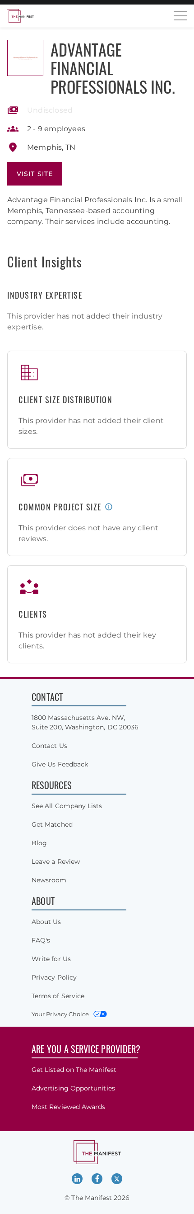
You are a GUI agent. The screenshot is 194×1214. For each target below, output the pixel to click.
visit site (35, 174)
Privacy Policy (54, 977)
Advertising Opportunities (73, 1088)
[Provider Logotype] (25, 58)
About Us (46, 922)
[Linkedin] (77, 1178)
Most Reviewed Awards (68, 1107)
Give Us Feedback (60, 764)
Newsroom (49, 880)
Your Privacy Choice (60, 1014)
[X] (116, 1178)
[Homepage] (20, 16)
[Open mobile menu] (180, 15)
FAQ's (41, 940)
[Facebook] (97, 1178)
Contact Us (49, 746)
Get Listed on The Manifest (74, 1070)
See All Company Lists (67, 806)
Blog (39, 843)
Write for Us (51, 959)
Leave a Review (56, 861)
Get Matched (52, 824)
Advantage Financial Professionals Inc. (113, 67)
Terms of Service (58, 996)
